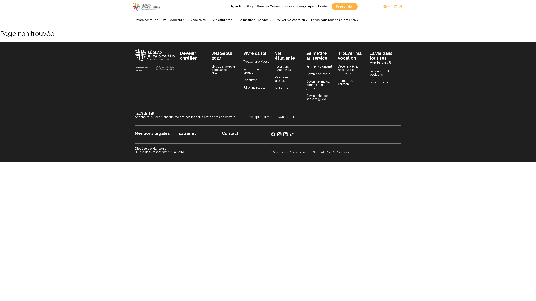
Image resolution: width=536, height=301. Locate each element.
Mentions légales (152, 133)
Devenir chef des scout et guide (317, 97)
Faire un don (344, 6)
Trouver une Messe (256, 61)
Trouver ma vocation (290, 20)
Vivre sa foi (198, 20)
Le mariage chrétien (345, 82)
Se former (250, 80)
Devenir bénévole (318, 74)
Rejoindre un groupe (299, 6)
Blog (249, 6)
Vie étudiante (222, 20)
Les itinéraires (379, 82)
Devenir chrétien (146, 20)
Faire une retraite (254, 87)
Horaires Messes (268, 6)
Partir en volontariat (319, 66)
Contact (324, 6)
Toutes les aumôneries (283, 68)
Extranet (187, 133)
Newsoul (345, 152)
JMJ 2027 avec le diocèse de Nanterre (223, 70)
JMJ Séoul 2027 (173, 20)
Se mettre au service (254, 20)
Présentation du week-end (380, 73)
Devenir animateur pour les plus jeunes (318, 85)
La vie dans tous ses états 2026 (333, 20)
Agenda (236, 6)
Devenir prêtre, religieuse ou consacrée (348, 70)
